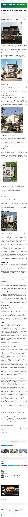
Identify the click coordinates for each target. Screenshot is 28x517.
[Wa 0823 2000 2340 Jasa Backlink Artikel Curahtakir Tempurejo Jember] (2, 472)
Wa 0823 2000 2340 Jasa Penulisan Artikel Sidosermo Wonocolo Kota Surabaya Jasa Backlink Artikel (15, 468)
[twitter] (12, 510)
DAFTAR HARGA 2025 (14, 457)
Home (9, 514)
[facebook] (11, 510)
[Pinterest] (11, 444)
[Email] (12, 444)
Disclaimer (15, 514)
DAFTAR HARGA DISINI (14, 14)
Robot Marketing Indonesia (4, 499)
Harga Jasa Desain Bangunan (6, 7)
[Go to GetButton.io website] (2, 516)
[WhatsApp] (9, 444)
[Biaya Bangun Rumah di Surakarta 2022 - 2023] (5, 449)
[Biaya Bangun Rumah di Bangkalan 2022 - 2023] (14, 449)
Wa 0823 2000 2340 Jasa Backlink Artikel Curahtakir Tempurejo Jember (13, 471)
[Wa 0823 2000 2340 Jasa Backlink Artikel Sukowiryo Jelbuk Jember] (2, 475)
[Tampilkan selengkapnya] (13, 444)
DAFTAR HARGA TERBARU (14, 502)
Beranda (1, 7)
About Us (12, 514)
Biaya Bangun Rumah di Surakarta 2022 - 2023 (4, 453)
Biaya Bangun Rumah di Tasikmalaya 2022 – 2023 (6, 17)
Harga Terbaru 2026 (16, 513)
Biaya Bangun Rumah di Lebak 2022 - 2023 (22, 453)
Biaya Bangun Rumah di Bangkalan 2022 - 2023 (13, 453)
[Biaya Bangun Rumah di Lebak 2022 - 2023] (23, 449)
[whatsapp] (14, 510)
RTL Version (18, 514)
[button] (1, 1)
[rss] (17, 510)
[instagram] (15, 510)
